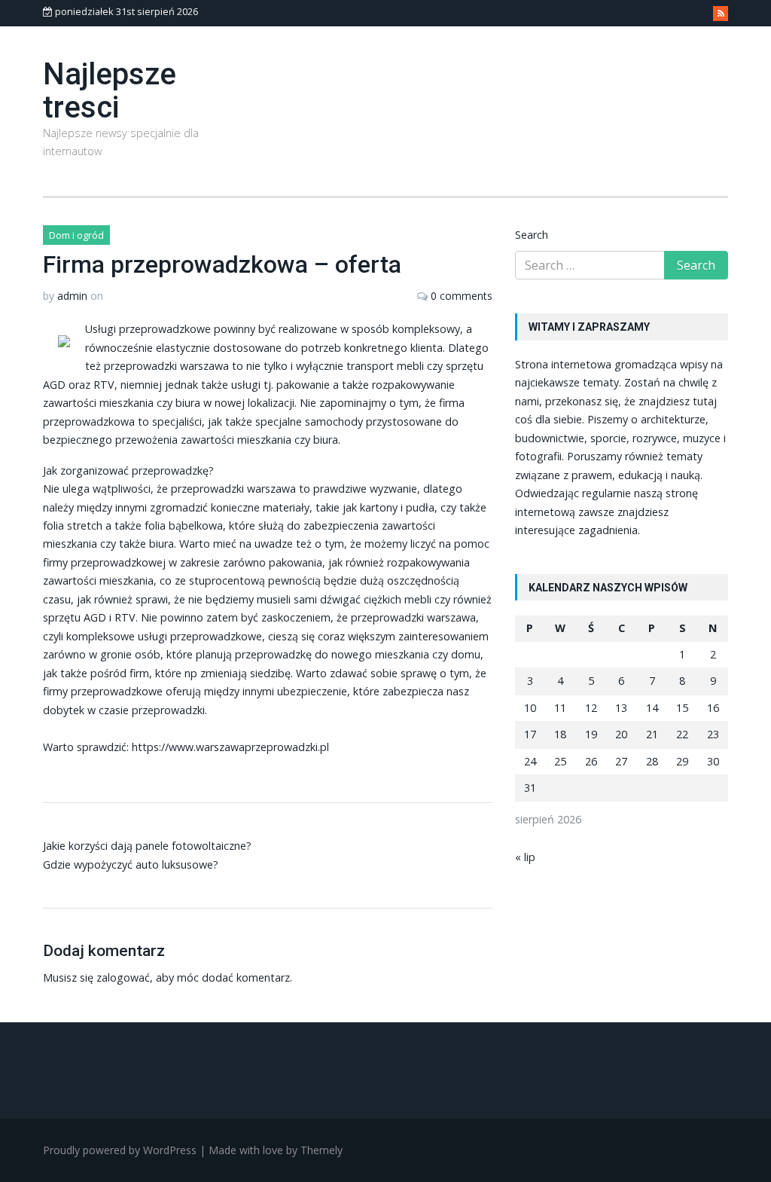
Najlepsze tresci (109, 91)
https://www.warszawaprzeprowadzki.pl (230, 747)
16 (713, 708)
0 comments (461, 296)
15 (682, 708)
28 (652, 761)
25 (560, 761)
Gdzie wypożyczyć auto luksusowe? (130, 864)
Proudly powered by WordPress (120, 1150)
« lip (525, 857)
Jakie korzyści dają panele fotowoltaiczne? (147, 845)
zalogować (123, 977)
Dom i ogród (76, 235)
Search (531, 235)
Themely (321, 1150)
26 (591, 761)
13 (621, 708)
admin (72, 296)
